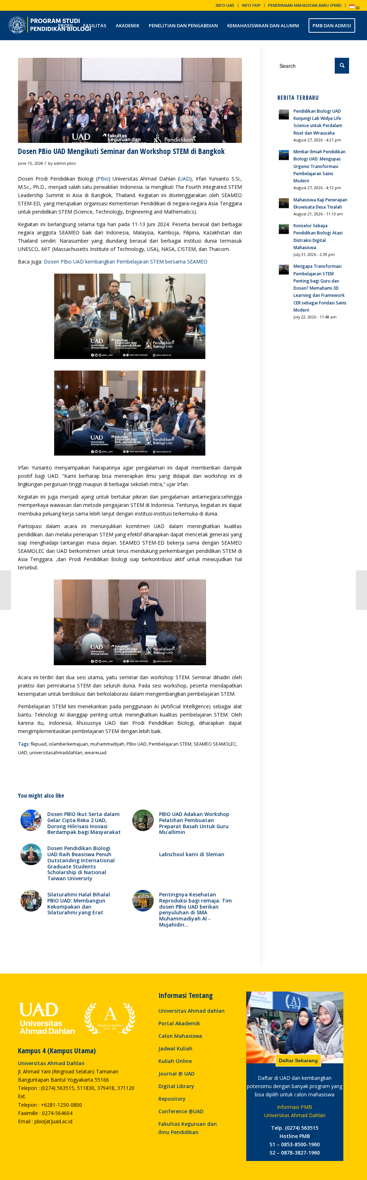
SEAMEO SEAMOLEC (215, 744)
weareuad (95, 753)
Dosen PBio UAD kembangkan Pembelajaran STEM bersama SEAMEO (126, 261)
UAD (184, 178)
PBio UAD (137, 744)
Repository (172, 1098)
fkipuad (39, 744)
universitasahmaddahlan (55, 753)
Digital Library (176, 1086)
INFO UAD (225, 5)
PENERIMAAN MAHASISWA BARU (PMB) (305, 5)
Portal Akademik (179, 1023)
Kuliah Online (175, 1061)
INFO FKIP (251, 5)
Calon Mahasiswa (180, 1035)
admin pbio (65, 163)
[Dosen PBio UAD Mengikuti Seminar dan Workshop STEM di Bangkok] (130, 100)
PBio (103, 178)
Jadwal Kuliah (175, 1048)
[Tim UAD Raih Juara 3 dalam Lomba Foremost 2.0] (361, 590)
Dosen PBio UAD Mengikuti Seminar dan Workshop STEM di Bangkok (121, 151)
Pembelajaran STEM (170, 744)
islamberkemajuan (68, 744)
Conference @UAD (181, 1111)
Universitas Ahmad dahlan (191, 1010)
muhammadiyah (107, 744)
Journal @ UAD (176, 1073)
